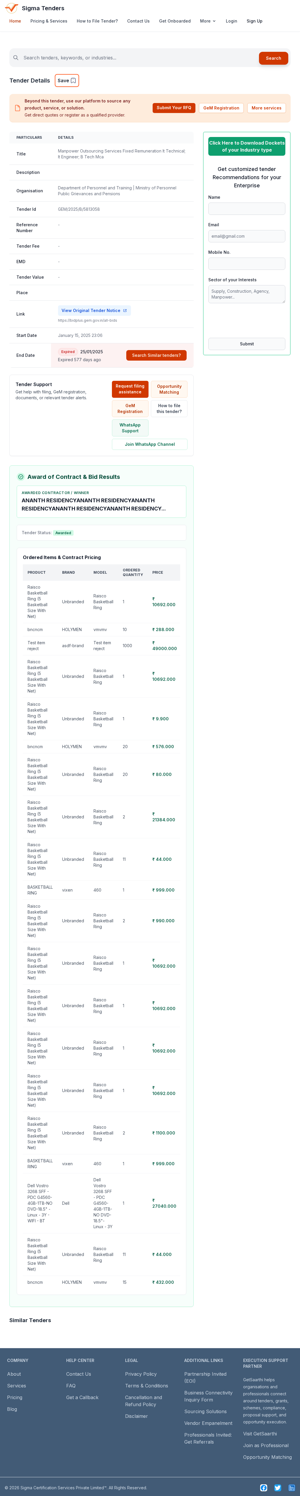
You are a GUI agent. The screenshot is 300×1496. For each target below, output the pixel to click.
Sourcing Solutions (205, 1411)
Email (213, 224)
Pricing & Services (48, 20)
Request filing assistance (130, 388)
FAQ (71, 1386)
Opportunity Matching (169, 389)
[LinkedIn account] (291, 1487)
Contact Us (138, 20)
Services (16, 1386)
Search (273, 58)
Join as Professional (266, 1445)
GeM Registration (221, 107)
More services (267, 107)
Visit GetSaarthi (260, 1434)
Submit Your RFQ (174, 107)
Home (15, 20)
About (14, 1374)
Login (231, 20)
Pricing (14, 1397)
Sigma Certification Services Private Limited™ (64, 1487)
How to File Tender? (97, 20)
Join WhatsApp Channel (150, 444)
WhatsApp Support (130, 427)
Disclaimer (136, 1416)
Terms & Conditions (146, 1386)
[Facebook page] (263, 1487)
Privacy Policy (141, 1374)
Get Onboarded (175, 20)
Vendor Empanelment (208, 1423)
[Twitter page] (277, 1487)
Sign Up (254, 20)
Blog (12, 1409)
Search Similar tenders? (156, 355)
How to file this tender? (169, 408)
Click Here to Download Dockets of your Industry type (247, 146)
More (205, 20)
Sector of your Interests (232, 279)
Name (214, 197)
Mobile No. (219, 252)
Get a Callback (82, 1397)
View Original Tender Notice (91, 310)
